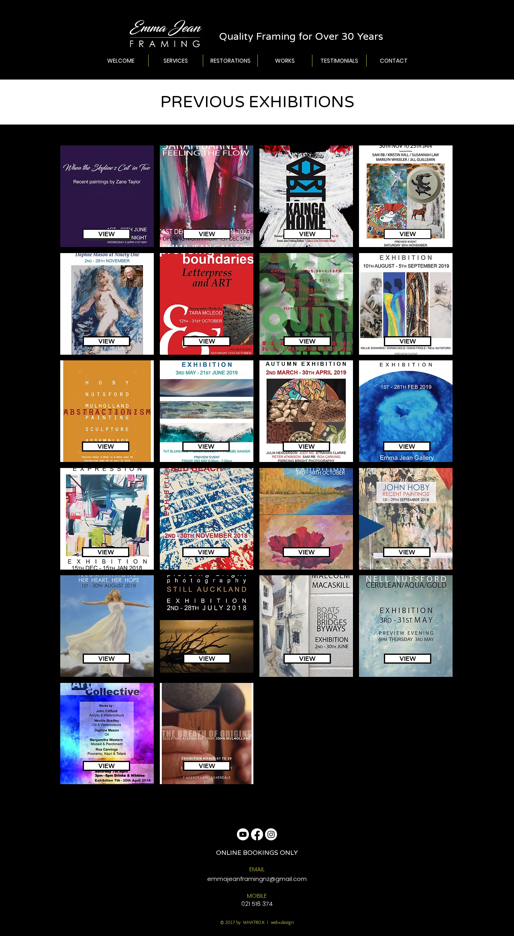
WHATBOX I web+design (268, 922)
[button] (107, 196)
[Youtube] (243, 834)
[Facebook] (257, 834)
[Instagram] (271, 834)
